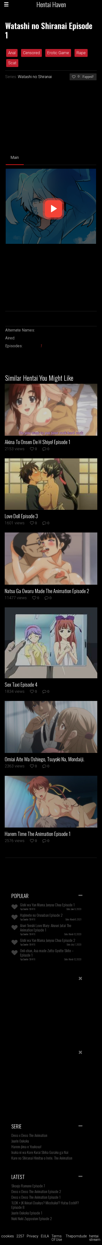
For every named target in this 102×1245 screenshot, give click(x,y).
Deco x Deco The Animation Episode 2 (36, 1191)
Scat (12, 63)
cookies (7, 1236)
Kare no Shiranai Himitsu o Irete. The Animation (41, 1158)
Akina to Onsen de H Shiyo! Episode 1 (37, 442)
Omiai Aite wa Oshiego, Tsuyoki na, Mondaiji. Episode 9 (44, 759)
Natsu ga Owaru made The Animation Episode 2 (47, 591)
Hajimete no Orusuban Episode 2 (41, 915)
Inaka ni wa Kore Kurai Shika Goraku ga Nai (39, 1152)
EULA (45, 1236)
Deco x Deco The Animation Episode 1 (36, 1197)
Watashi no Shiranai (35, 76)
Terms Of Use (56, 1238)
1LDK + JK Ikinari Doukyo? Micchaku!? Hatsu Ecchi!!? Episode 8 (45, 1205)
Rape (81, 52)
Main (15, 157)
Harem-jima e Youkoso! (26, 1146)
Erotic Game (58, 52)
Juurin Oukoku (20, 1141)
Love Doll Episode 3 (21, 516)
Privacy (32, 1236)
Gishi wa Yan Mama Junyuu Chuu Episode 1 (47, 904)
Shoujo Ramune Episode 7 (28, 1185)
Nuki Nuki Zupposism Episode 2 (31, 1218)
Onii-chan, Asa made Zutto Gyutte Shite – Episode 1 (47, 953)
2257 (20, 1236)
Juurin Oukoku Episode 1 (26, 1212)
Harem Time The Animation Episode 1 (38, 833)
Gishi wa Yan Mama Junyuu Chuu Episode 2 (47, 940)
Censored (31, 52)
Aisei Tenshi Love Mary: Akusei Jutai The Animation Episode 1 (45, 927)
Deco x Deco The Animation (29, 1135)
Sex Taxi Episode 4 (21, 684)
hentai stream (94, 1238)
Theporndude (76, 1236)
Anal (12, 52)
